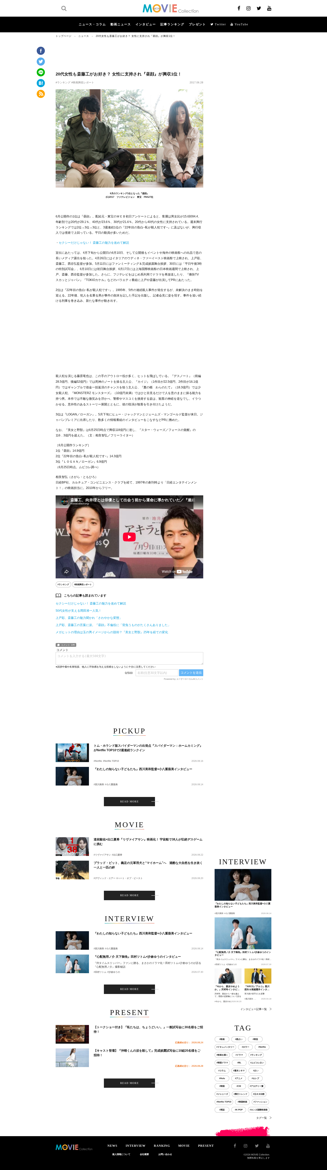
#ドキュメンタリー (225, 1047)
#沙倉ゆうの (113, 972)
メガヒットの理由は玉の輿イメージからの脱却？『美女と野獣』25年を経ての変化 (112, 632)
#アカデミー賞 (256, 1086)
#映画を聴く (222, 1055)
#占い (255, 1070)
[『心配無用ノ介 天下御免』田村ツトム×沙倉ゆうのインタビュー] (72, 963)
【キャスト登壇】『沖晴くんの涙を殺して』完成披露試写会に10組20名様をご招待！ (147, 1053)
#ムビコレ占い (257, 1062)
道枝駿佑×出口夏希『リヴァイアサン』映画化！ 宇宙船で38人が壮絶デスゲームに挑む (148, 842)
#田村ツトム (100, 972)
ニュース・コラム (92, 24)
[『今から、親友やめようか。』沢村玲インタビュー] (228, 976)
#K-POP (239, 1110)
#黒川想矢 (248, 999)
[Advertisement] (129, 54)
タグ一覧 (261, 1117)
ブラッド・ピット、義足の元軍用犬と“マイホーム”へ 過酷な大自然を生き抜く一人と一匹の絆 (148, 865)
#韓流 (255, 1039)
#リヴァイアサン (102, 855)
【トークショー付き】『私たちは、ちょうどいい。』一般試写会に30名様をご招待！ (148, 1029)
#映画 (222, 1039)
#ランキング (63, 82)
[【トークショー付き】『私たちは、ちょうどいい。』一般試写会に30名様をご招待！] (72, 1034)
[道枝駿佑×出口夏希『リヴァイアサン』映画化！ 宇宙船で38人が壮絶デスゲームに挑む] (72, 846)
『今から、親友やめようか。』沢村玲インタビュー (227, 988)
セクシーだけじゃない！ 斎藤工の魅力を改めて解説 (94, 242)
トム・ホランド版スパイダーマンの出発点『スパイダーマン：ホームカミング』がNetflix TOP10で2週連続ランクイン (148, 748)
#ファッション (260, 1102)
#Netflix (98, 761)
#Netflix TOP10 (111, 761)
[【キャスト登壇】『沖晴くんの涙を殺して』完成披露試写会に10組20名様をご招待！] (72, 1057)
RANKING (162, 1145)
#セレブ (255, 1078)
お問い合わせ (165, 1154)
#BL (239, 1062)
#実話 (222, 1110)
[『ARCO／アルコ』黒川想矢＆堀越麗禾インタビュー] (257, 976)
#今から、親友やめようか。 (226, 1001)
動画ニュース (121, 24)
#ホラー (245, 1047)
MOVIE (184, 1145)
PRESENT (206, 1145)
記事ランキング (172, 24)
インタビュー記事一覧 (253, 1009)
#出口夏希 (117, 855)
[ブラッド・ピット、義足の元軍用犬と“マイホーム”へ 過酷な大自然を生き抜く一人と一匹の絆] (72, 870)
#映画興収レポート (82, 82)
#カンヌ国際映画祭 (259, 1110)
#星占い (238, 1039)
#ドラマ (239, 1055)
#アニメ (238, 1078)
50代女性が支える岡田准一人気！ (78, 610)
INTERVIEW (136, 1145)
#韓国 (222, 1086)
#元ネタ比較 (259, 1094)
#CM (239, 1086)
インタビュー (145, 24)
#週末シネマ (239, 1070)
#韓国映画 (242, 1102)
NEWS (112, 1145)
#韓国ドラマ (222, 1062)
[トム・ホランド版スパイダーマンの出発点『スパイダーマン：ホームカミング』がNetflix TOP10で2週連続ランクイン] (72, 752)
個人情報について (121, 1154)
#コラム (222, 1070)
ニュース (83, 36)
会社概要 (144, 1154)
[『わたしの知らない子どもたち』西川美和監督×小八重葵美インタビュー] (72, 776)
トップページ (64, 36)
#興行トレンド (240, 1094)
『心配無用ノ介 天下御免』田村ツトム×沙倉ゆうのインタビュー (137, 956)
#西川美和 (99, 784)
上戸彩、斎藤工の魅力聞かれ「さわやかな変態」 (89, 617)
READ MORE (129, 801)
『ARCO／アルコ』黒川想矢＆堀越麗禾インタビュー (256, 988)
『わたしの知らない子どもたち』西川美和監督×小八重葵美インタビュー (143, 769)
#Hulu (222, 1078)
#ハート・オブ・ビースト (129, 878)
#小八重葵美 (111, 784)
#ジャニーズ (222, 1094)
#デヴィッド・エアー (104, 878)
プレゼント (197, 24)
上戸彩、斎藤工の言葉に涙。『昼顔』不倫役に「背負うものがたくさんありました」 (113, 625)
